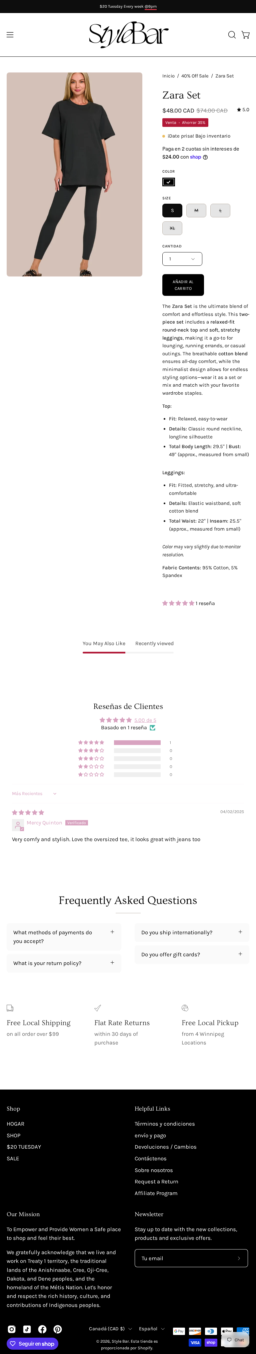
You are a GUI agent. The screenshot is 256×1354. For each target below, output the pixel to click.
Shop (13, 1109)
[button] (231, 34)
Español (148, 1329)
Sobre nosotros (154, 1170)
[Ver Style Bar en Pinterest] (58, 1329)
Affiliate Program (156, 1193)
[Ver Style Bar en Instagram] (12, 1329)
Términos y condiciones (165, 1124)
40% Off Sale (195, 76)
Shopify (145, 1347)
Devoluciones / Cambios (166, 1147)
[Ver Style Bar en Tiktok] (27, 1329)
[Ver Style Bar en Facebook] (42, 1329)
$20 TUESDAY (24, 1147)
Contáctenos (151, 1158)
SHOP (13, 1135)
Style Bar (120, 1341)
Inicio (168, 76)
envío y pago (150, 1135)
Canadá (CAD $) (107, 1329)
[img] (243, 110)
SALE (13, 1158)
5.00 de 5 (145, 720)
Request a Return (156, 1181)
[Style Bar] (128, 34)
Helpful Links (152, 1109)
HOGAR (15, 1124)
